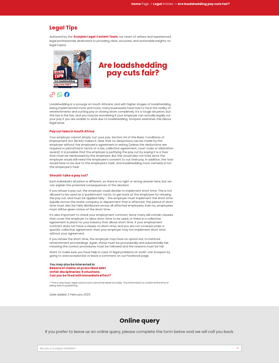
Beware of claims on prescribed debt (78, 268)
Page (140, 4)
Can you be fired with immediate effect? (80, 275)
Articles (163, 4)
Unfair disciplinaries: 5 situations (75, 272)
